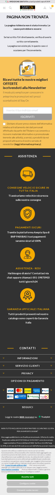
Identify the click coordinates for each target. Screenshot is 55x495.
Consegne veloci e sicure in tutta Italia (28, 189)
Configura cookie (27, 483)
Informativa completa (10, 469)
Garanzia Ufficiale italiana (28, 309)
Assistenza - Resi (28, 268)
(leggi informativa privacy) (27, 144)
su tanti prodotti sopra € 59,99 (30, 1)
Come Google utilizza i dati (16, 465)
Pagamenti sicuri (28, 227)
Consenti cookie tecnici (27, 490)
